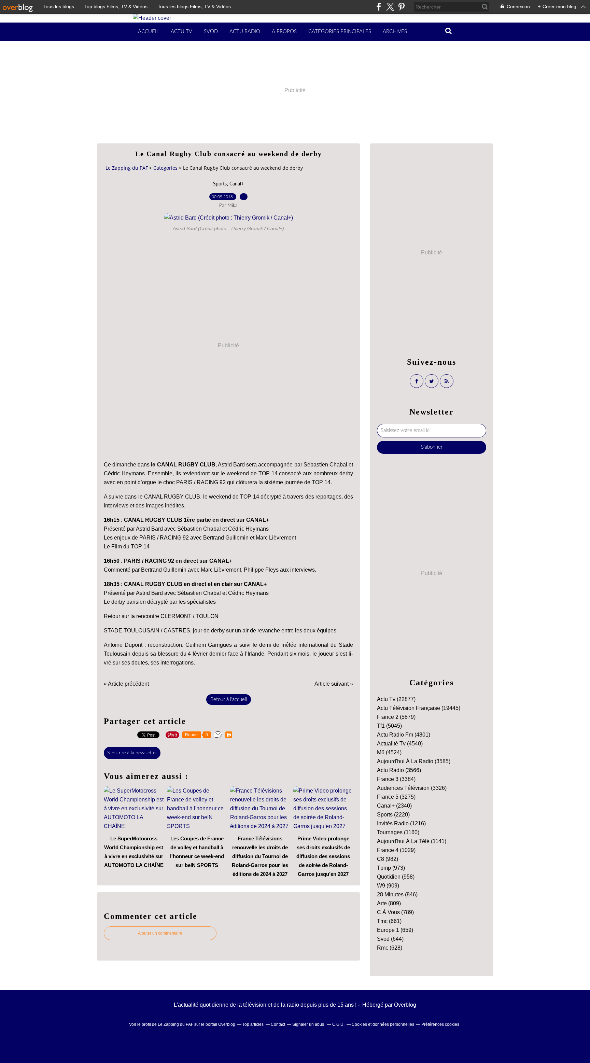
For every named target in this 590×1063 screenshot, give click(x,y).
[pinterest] (401, 7)
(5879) (396, 717)
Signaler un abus (308, 1024)
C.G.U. (338, 1024)
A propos (284, 31)
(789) (395, 912)
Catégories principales (339, 31)
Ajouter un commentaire (160, 933)
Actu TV (181, 31)
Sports (220, 184)
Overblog (405, 1005)
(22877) (396, 699)
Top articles (253, 1024)
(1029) (396, 850)
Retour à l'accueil (228, 699)
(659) (395, 930)
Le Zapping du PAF (127, 168)
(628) (389, 948)
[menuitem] (148, 32)
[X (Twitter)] (390, 7)
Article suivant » (333, 684)
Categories (165, 168)
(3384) (396, 779)
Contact (278, 1024)
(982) (387, 859)
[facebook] (379, 7)
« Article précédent (126, 684)
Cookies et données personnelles (383, 1024)
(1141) (411, 841)
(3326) (412, 788)
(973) (391, 868)
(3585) (413, 761)
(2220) (393, 814)
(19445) (418, 708)
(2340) (394, 806)
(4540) (400, 743)
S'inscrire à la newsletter (132, 753)
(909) (388, 886)
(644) (390, 939)
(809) (389, 903)
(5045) (389, 726)
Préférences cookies (440, 1024)
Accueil (148, 31)
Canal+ (236, 184)
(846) (397, 894)
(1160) (398, 832)
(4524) (389, 752)
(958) (396, 877)
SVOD (211, 31)
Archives (395, 31)
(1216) (401, 823)
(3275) (396, 797)
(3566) (399, 770)
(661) (389, 921)
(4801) (403, 735)
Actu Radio (244, 31)
